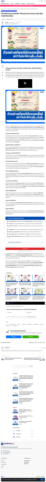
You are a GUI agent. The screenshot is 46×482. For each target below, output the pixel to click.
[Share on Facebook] (6, 19)
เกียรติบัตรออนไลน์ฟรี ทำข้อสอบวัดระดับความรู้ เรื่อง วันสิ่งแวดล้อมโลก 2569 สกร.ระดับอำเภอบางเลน (38, 298)
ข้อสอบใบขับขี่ (26, 462)
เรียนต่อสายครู (8, 325)
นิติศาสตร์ (18, 324)
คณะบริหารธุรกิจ (27, 460)
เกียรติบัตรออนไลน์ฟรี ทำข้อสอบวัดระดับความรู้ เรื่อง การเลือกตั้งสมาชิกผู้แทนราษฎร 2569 (25, 298)
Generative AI (27, 265)
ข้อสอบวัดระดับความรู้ (13, 324)
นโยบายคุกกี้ (35, 479)
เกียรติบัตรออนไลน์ (29, 324)
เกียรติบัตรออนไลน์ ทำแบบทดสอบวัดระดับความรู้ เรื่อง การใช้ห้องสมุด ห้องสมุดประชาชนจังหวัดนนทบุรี (26, 393)
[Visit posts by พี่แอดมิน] (2, 23)
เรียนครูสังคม (42, 324)
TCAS (28, 261)
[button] (42, 480)
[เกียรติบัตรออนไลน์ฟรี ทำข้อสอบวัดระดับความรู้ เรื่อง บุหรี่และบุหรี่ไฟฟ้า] (25, 278)
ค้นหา (31, 366)
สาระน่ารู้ (20, 413)
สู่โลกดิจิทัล (26, 463)
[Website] (43, 348)
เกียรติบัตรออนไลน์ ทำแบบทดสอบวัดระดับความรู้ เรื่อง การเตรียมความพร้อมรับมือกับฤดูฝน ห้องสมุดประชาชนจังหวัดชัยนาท (26, 385)
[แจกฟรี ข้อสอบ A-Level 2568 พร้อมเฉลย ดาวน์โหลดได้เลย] (15, 423)
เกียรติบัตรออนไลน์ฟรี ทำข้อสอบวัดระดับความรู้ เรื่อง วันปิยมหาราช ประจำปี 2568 (11, 285)
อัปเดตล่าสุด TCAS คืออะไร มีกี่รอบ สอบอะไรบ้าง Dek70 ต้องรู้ (26, 416)
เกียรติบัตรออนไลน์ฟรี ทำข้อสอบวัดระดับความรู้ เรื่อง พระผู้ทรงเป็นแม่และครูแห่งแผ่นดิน (11, 298)
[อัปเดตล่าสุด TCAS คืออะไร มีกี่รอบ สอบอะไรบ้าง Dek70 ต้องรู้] (15, 417)
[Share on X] (8, 19)
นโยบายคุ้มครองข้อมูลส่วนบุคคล (31, 316)
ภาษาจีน (23, 256)
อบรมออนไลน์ (23, 324)
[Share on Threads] (2, 75)
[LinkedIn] (23, 437)
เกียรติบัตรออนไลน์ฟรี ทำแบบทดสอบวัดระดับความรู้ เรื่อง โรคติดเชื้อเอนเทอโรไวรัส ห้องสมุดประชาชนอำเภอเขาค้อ (26, 377)
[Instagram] (23, 433)
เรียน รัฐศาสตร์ (36, 324)
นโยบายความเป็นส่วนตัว (27, 479)
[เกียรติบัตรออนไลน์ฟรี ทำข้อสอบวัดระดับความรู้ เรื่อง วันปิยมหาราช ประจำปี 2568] (11, 278)
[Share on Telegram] (38, 342)
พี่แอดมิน (6, 22)
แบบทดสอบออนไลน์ (14, 325)
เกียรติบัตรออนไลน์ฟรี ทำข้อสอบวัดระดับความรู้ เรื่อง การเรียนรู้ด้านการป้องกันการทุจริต (38, 285)
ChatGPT (32, 265)
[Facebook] (44, 348)
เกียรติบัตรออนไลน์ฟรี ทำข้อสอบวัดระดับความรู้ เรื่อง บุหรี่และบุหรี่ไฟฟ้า (25, 284)
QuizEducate (8, 255)
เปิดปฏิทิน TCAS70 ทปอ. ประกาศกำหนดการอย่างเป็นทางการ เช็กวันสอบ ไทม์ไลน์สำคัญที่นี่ (25, 411)
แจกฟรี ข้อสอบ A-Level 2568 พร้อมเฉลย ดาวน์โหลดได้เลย (25, 422)
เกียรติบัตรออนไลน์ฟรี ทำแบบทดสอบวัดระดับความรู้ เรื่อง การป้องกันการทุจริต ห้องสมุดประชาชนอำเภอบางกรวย (26, 400)
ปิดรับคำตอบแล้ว (25, 248)
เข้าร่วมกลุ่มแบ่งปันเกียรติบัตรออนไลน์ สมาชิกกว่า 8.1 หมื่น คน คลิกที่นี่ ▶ (23, 5)
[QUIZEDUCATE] (3, 1)
